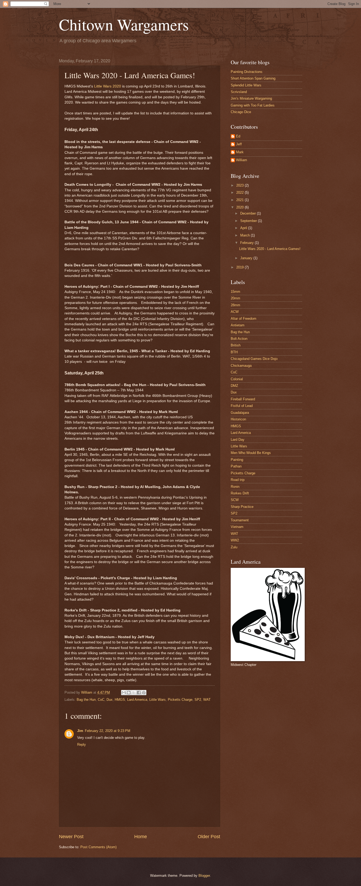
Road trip (237, 480)
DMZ (234, 386)
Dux (110, 700)
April (244, 228)
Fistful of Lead (242, 406)
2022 (240, 192)
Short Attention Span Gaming (253, 78)
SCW (235, 500)
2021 (240, 200)
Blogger (204, 876)
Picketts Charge (180, 700)
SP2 (198, 700)
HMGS (120, 700)
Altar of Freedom (243, 319)
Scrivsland (239, 92)
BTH (234, 352)
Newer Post (71, 836)
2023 (240, 185)
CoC (101, 700)
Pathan (236, 466)
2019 (240, 267)
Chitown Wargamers (124, 24)
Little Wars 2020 (107, 86)
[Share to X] (133, 692)
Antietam (237, 325)
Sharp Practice (242, 507)
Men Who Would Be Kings (251, 453)
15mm (235, 292)
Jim (80, 731)
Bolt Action (239, 339)
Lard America (137, 700)
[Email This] (123, 692)
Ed (238, 136)
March (245, 235)
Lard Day (237, 440)
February (247, 243)
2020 (240, 207)
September (249, 221)
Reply (81, 744)
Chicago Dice (241, 112)
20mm (235, 298)
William (241, 160)
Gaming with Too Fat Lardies (253, 105)
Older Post (209, 836)
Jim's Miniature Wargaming (251, 98)
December (248, 213)
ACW (235, 312)
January (246, 258)
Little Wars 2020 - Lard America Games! (269, 249)
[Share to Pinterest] (143, 692)
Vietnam (237, 527)
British (235, 345)
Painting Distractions (246, 72)
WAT (207, 700)
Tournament (240, 520)
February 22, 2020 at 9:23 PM (107, 731)
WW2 (235, 540)
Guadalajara (240, 413)
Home (140, 836)
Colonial (237, 379)
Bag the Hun (86, 700)
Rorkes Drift (240, 493)
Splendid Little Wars (246, 85)
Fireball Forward (243, 399)
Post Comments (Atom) (98, 847)
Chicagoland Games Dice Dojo (254, 359)
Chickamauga (241, 366)
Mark (240, 152)
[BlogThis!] (128, 692)
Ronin (235, 487)
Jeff (239, 144)
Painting (237, 460)
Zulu (234, 547)
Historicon (238, 419)
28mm (235, 305)
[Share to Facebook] (138, 692)
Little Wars (157, 700)
